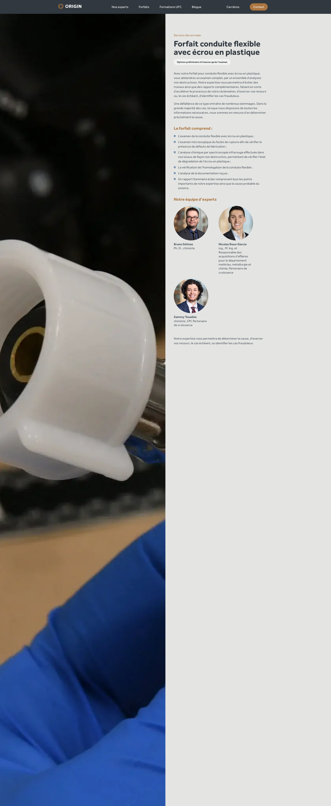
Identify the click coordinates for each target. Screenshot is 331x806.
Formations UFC (171, 7)
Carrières (233, 7)
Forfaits (144, 7)
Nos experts (120, 7)
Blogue (196, 7)
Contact (258, 7)
